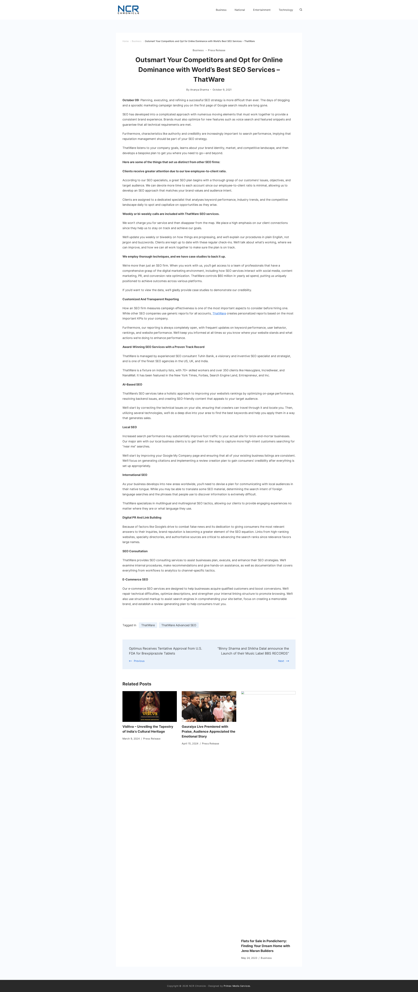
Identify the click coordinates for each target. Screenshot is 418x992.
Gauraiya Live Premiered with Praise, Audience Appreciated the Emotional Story (208, 731)
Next (281, 661)
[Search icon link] (300, 10)
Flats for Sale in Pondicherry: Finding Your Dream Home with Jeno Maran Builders (265, 946)
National (240, 9)
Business (221, 9)
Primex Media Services (237, 985)
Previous (139, 661)
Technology (286, 9)
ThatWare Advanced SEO (178, 625)
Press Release (216, 50)
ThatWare (219, 313)
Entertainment (262, 9)
